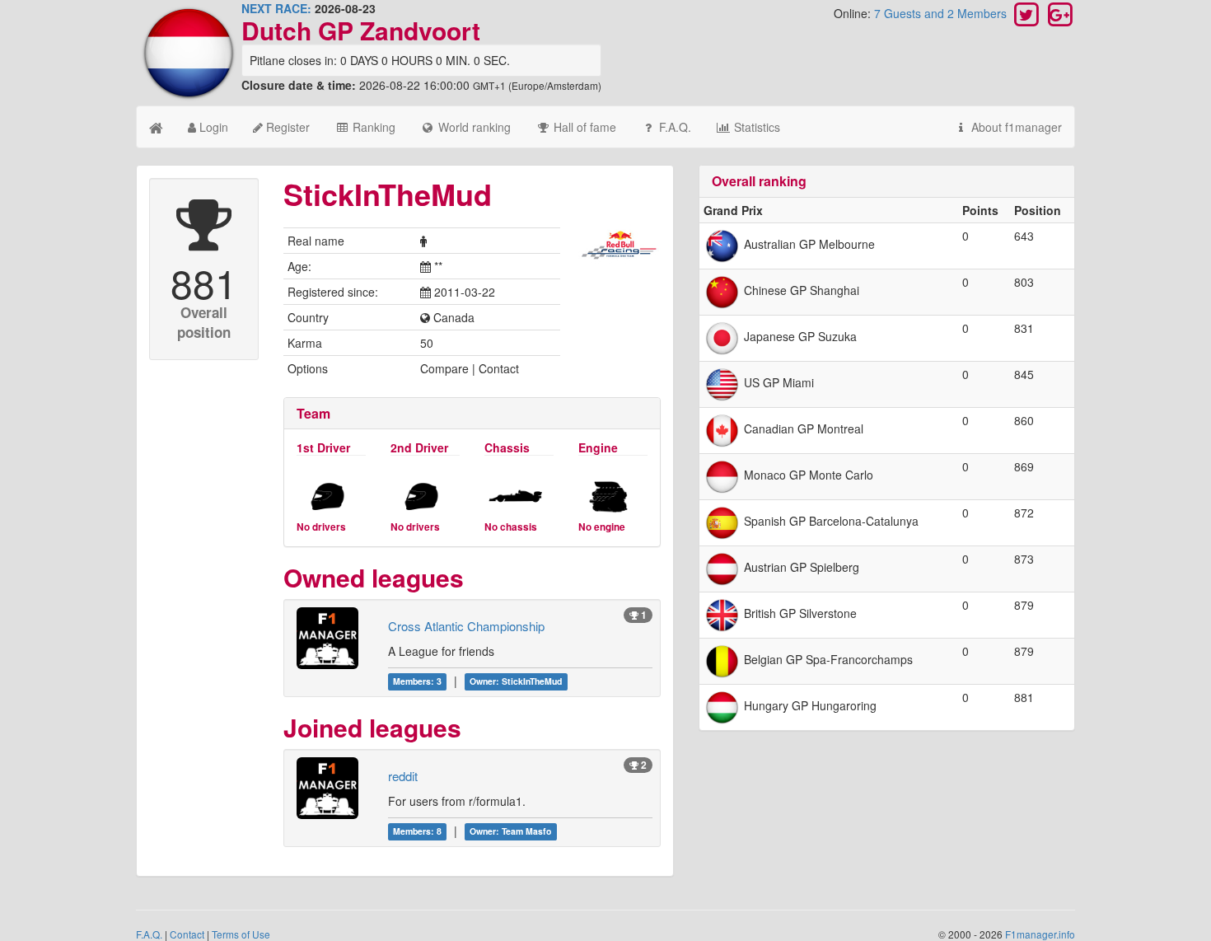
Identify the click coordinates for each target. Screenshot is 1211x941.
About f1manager (1015, 127)
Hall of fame (583, 127)
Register (286, 127)
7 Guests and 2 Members (942, 13)
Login (212, 127)
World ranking (473, 127)
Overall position (204, 322)
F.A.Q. (673, 127)
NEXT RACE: (276, 8)
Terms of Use (241, 934)
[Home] (156, 126)
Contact (187, 934)
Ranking (372, 127)
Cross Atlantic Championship (466, 625)
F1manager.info (1040, 934)
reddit (403, 775)
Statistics (755, 127)
